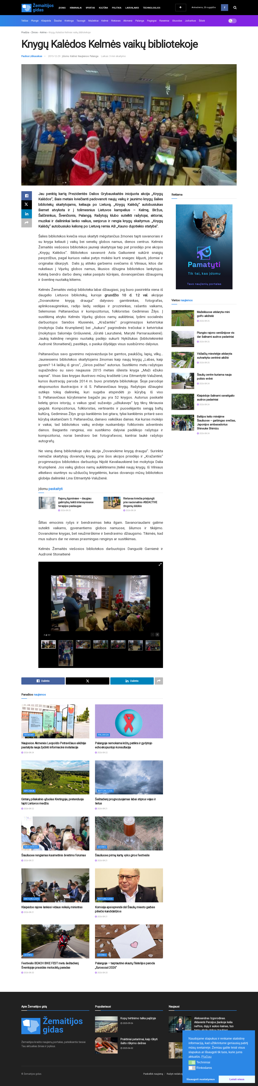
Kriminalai (76, 8)
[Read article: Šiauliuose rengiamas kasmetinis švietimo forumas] (55, 833)
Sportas (90, 8)
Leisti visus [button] (236, 1079)
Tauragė (81, 20)
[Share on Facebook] (26, 195)
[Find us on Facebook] (224, 7)
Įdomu (62, 8)
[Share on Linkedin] (26, 213)
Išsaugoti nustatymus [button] (201, 1079)
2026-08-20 (28, 972)
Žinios (34, 32)
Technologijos (151, 8)
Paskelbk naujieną (153, 1073)
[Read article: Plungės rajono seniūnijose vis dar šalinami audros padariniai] (182, 339)
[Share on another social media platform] (26, 222)
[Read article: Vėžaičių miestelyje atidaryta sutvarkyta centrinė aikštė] (182, 360)
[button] (191, 1062)
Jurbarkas (190, 20)
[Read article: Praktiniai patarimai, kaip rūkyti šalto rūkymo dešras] (106, 1045)
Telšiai (24, 20)
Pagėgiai (152, 20)
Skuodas (177, 20)
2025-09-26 (127, 1023)
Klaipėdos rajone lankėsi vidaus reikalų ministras (51, 907)
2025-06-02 (127, 1048)
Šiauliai (58, 20)
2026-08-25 (65, 510)
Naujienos (83, 56)
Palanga (139, 20)
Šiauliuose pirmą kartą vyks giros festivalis (122, 855)
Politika (116, 8)
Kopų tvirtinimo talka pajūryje (138, 1018)
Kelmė (104, 20)
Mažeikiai (93, 20)
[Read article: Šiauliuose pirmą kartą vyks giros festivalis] (129, 833)
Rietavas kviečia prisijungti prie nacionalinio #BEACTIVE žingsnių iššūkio (140, 502)
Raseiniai (164, 20)
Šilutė (202, 20)
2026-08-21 (102, 808)
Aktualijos (105, 791)
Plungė (35, 20)
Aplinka (29, 791)
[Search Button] (235, 7)
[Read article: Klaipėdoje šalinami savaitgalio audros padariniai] (182, 402)
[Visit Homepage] (37, 7)
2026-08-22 (102, 752)
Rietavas (116, 20)
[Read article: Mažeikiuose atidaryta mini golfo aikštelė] (182, 318)
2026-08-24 (130, 510)
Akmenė (127, 20)
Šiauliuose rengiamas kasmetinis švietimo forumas (53, 855)
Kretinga (69, 20)
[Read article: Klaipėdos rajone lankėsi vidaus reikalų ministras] (55, 885)
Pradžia (25, 32)
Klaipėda (46, 20)
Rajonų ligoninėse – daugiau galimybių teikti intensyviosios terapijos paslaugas (75, 502)
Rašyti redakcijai (176, 1073)
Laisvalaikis (132, 8)
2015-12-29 (54, 56)
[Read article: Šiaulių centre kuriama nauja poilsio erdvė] (182, 381)
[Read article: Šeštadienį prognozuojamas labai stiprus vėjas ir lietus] (129, 777)
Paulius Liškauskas (31, 56)
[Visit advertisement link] (204, 246)
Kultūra (103, 8)
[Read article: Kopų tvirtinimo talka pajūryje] (106, 1024)
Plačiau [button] (206, 1056)
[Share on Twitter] (26, 204)
